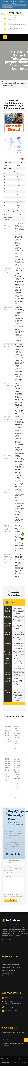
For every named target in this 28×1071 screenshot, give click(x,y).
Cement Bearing (7, 5)
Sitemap (3, 1060)
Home (4, 82)
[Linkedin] (13, 939)
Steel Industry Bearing (19, 5)
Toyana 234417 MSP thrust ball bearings (18, 732)
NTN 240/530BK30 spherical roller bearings (8, 270)
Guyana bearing (12, 82)
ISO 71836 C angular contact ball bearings (8, 491)
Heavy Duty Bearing (7, 7)
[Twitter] (6, 939)
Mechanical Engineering (8, 970)
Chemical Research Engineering (10, 964)
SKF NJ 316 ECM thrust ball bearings (9, 730)
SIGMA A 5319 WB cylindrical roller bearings (8, 307)
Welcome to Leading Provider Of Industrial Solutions (13, 2)
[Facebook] (2, 939)
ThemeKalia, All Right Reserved (18, 1062)
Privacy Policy (17, 1058)
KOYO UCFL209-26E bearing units (8, 384)
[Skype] (9, 939)
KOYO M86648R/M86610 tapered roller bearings (8, 226)
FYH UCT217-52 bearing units (8, 345)
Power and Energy (7, 976)
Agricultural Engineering (8, 962)
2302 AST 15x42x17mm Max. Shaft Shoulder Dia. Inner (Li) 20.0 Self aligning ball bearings (19, 771)
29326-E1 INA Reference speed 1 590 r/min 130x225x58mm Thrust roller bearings (8, 529)
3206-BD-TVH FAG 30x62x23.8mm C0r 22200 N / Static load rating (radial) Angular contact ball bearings (8, 557)
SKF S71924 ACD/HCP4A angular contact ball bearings (8, 419)
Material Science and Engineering (11, 967)
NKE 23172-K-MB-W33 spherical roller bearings (9, 764)
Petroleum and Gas (7, 973)
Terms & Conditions (6, 1058)
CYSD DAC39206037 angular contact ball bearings (8, 456)
